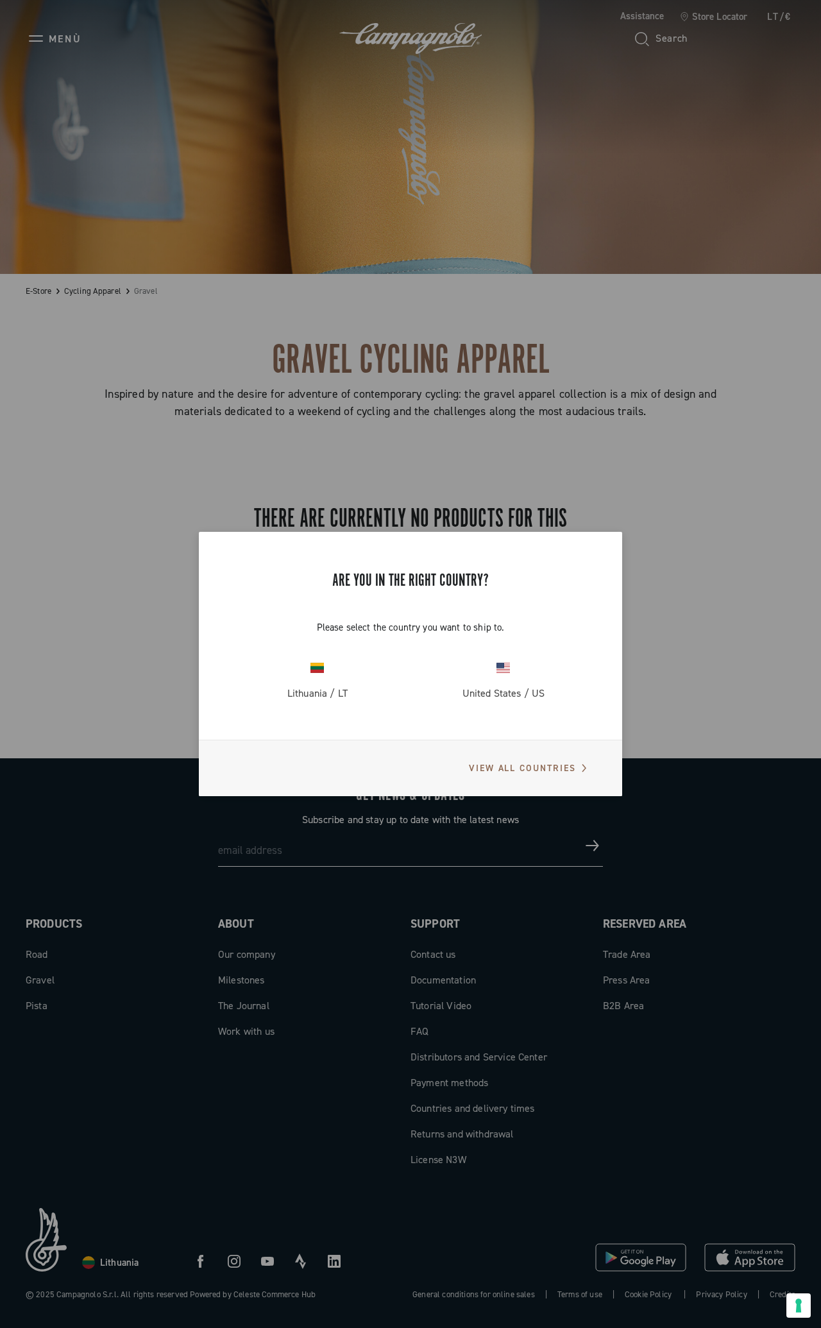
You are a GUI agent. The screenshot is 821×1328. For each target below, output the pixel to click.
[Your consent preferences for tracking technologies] (798, 1305)
